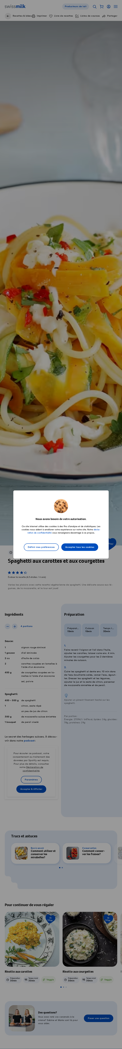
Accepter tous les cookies (79, 547)
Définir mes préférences (41, 547)
